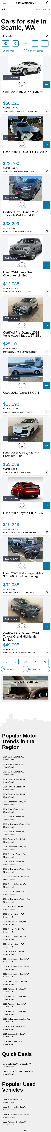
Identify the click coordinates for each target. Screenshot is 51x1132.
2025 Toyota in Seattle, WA (14, 788)
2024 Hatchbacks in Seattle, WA (16, 960)
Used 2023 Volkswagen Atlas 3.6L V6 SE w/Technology (23, 575)
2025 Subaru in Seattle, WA (14, 855)
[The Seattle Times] (25, 3)
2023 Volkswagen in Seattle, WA (16, 870)
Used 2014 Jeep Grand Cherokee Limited (19, 274)
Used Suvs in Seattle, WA (13, 1101)
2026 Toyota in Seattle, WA (14, 795)
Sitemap (25, 1130)
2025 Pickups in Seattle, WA (14, 998)
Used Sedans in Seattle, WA (14, 1108)
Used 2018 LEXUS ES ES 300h (25, 152)
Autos (4, 9)
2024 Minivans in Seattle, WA (15, 983)
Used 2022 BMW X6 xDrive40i (24, 91)
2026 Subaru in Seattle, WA (14, 1027)
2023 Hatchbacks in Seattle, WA (16, 878)
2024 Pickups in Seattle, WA (14, 923)
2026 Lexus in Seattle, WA (13, 953)
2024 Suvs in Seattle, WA (13, 765)
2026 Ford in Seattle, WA (13, 1042)
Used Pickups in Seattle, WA (14, 1123)
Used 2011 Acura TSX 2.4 (21, 392)
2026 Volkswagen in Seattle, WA (16, 1020)
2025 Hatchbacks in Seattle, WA (16, 968)
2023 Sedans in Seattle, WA (14, 885)
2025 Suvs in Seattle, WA (13, 758)
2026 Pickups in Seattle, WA (14, 1012)
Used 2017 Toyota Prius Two (23, 513)
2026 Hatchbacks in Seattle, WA (16, 975)
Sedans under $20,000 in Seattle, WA (18, 1072)
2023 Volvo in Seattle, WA (13, 915)
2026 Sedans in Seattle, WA (14, 938)
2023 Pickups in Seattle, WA (14, 990)
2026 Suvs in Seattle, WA (13, 810)
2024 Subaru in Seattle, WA (14, 893)
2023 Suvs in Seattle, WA (13, 773)
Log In (37, 9)
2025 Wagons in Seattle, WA (14, 1005)
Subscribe (46, 9)
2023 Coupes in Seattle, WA (14, 1035)
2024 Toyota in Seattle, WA (14, 780)
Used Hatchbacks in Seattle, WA (16, 1116)
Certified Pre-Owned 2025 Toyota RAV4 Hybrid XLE (21, 214)
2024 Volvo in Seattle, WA (13, 945)
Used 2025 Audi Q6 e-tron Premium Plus (21, 454)
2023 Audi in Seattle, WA (13, 908)
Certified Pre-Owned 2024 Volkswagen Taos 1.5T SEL (22, 334)
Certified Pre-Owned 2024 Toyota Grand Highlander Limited (21, 636)
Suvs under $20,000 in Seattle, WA (17, 1065)
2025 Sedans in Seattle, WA (14, 848)
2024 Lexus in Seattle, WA (13, 833)
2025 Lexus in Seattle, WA (13, 863)
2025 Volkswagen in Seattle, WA (16, 825)
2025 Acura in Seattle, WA (14, 930)
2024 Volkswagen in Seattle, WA (16, 900)
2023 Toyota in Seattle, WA (14, 840)
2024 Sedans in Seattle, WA (14, 803)
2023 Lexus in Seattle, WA (13, 818)
